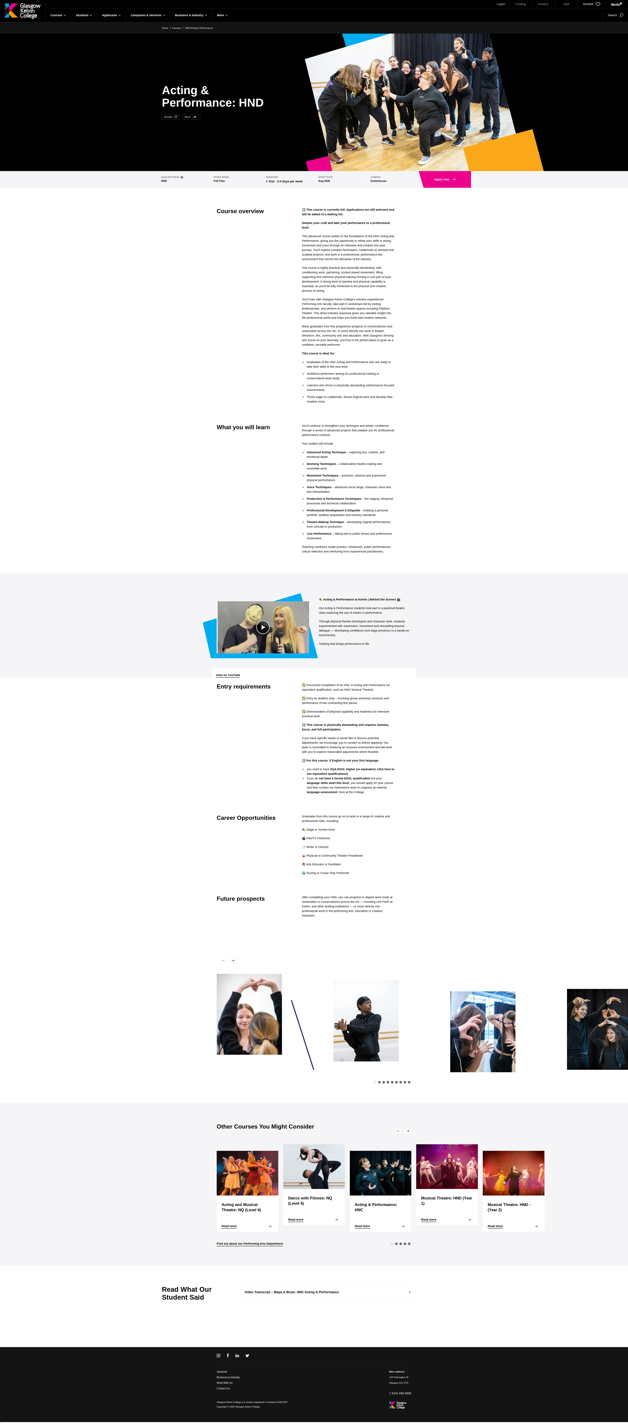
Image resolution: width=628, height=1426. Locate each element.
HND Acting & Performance (199, 28)
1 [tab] (375, 1082)
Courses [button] (56, 15)
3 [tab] (383, 1082)
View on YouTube (228, 675)
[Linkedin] (237, 1356)
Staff (566, 4)
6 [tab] (396, 1082)
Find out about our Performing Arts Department (250, 1243)
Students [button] (82, 15)
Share (187, 117)
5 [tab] (392, 1082)
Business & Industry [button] (189, 15)
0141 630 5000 (401, 1393)
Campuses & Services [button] (146, 15)
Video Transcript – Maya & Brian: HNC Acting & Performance (291, 1292)
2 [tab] (379, 1082)
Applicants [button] (109, 15)
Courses (176, 28)
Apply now (441, 179)
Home (165, 28)
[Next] (232, 960)
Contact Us (223, 1388)
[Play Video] (263, 627)
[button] (591, 4)
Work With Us (225, 1382)
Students (222, 1371)
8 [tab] (405, 1082)
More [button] (220, 15)
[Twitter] (247, 1356)
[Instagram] (218, 1356)
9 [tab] (409, 1082)
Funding (520, 4)
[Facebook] (228, 1356)
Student (543, 4)
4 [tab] (388, 1082)
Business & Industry (228, 1377)
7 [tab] (400, 1082)
